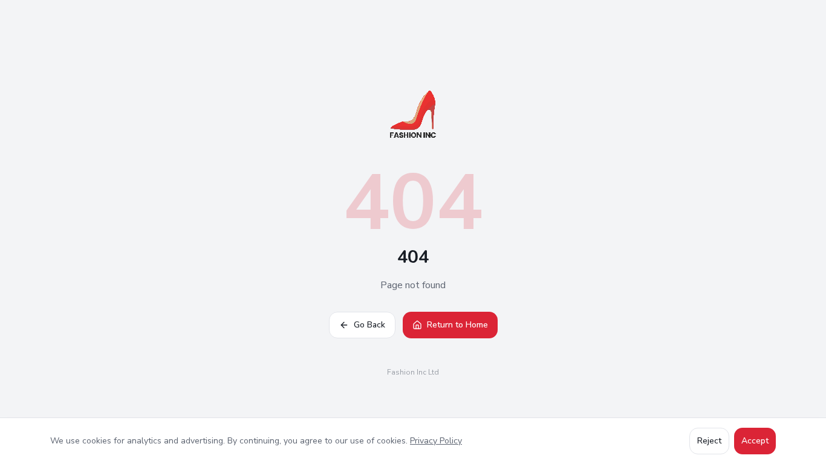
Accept (755, 440)
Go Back (369, 324)
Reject (709, 440)
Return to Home (457, 324)
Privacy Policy (436, 440)
